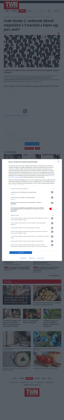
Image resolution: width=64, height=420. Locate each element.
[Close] (59, 162)
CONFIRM (21, 252)
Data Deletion (23, 258)
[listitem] (32, 189)
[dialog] (32, 210)
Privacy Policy (40, 258)
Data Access (32, 258)
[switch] (51, 192)
